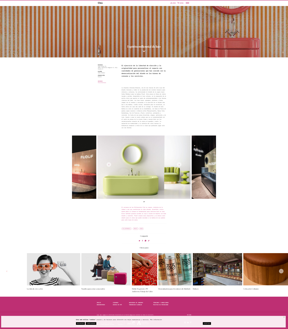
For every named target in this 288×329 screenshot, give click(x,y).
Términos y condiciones (161, 302)
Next (179, 164)
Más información (156, 319)
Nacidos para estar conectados (93, 289)
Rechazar (80, 323)
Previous (109, 164)
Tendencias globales (135, 304)
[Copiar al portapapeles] (148, 241)
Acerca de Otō (117, 304)
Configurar (91, 323)
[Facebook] (142, 241)
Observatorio (101, 304)
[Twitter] (139, 241)
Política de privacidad (160, 304)
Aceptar (207, 323)
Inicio (99, 302)
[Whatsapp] (145, 241)
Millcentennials (102, 82)
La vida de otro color (35, 289)
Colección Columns (251, 289)
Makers (196, 289)
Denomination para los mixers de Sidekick (174, 289)
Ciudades (115, 302)
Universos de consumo (136, 302)
